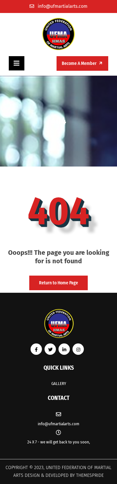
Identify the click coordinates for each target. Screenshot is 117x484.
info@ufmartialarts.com (62, 6)
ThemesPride (89, 475)
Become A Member (80, 63)
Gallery (58, 383)
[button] (16, 63)
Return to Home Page (53, 281)
